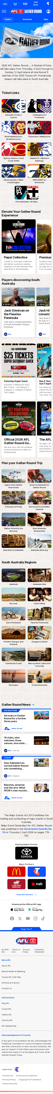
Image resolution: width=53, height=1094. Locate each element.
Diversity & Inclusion (11, 983)
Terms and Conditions (26, 1075)
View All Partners (24, 894)
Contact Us (7, 988)
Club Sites (35, 3)
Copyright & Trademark (30, 1079)
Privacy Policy (26, 950)
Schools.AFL (7, 1020)
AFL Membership (9, 1026)
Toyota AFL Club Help (11, 977)
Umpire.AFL (7, 1014)
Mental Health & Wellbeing (13, 971)
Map (46, 19)
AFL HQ (16, 751)
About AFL (6, 966)
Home (8, 19)
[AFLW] (15, 4)
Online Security (9, 1083)
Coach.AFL (6, 1009)
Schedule (27, 19)
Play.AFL (5, 1003)
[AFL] (5, 4)
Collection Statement (39, 950)
